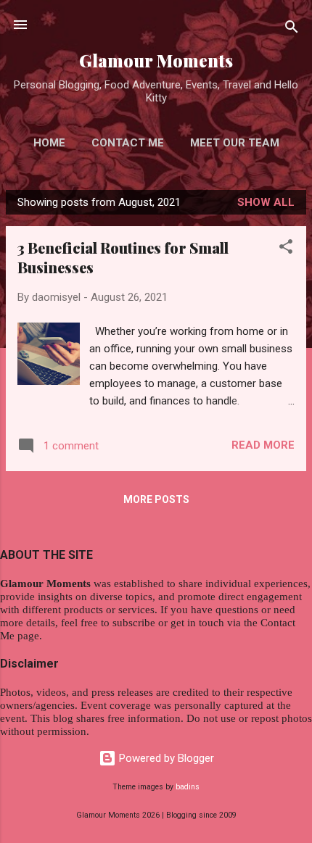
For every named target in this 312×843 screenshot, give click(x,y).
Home (49, 142)
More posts (156, 499)
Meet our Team (234, 142)
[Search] (291, 29)
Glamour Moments (156, 60)
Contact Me (127, 142)
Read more (263, 445)
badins (188, 787)
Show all (266, 202)
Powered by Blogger (165, 758)
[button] (286, 249)
